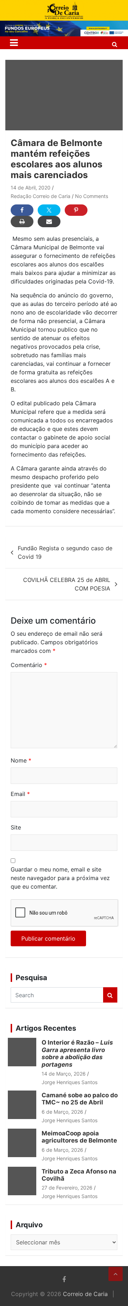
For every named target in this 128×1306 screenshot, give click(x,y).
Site (16, 827)
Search (110, 995)
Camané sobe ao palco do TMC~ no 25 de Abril (80, 1099)
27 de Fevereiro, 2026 (67, 1188)
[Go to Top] (115, 1274)
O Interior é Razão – (77, 1053)
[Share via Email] (49, 221)
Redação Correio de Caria (40, 196)
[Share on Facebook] (22, 210)
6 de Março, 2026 (62, 1112)
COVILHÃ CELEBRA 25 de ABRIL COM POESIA (66, 584)
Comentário (29, 664)
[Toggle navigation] (13, 42)
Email (20, 793)
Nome (21, 760)
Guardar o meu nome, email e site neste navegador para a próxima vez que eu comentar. (60, 878)
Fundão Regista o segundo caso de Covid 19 (65, 552)
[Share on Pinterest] (76, 210)
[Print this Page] (22, 221)
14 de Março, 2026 (64, 1074)
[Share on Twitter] (49, 210)
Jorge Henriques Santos (69, 1082)
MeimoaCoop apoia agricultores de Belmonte (81, 1137)
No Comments (91, 196)
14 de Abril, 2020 (30, 187)
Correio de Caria (85, 1293)
